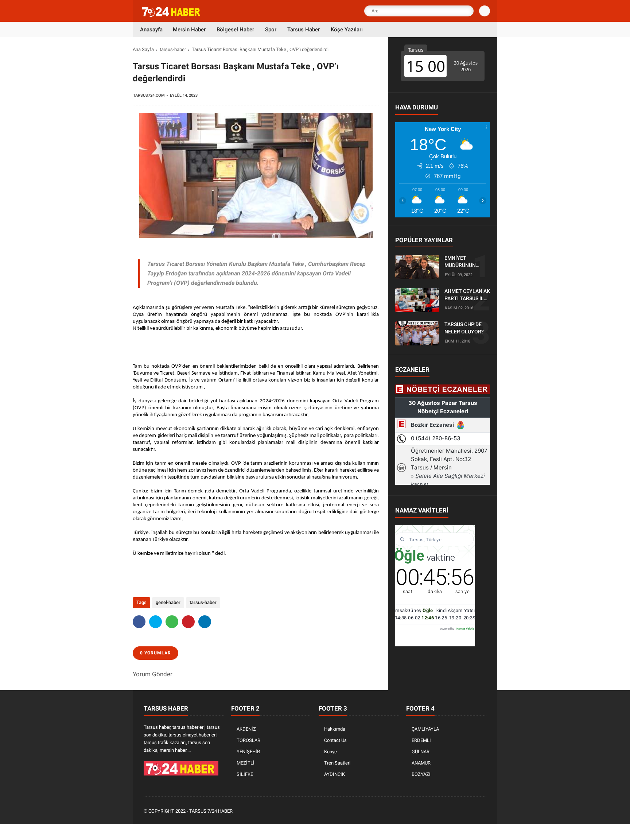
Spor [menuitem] (270, 29)
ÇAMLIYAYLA (425, 729)
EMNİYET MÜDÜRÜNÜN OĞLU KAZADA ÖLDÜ (461, 262)
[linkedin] (204, 621)
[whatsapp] (172, 621)
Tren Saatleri (337, 763)
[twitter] (155, 621)
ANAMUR (421, 763)
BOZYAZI (421, 774)
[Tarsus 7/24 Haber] (171, 15)
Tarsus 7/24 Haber (211, 811)
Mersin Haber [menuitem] (189, 29)
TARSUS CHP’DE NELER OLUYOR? (464, 328)
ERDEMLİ (421, 740)
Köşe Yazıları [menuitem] (347, 29)
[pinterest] (188, 621)
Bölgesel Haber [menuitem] (235, 29)
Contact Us (335, 740)
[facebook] (139, 621)
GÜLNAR (420, 751)
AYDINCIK (334, 774)
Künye (330, 751)
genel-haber (168, 602)
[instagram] (462, 811)
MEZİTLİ (245, 763)
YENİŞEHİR (248, 751)
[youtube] (472, 811)
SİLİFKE (245, 774)
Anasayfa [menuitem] (151, 29)
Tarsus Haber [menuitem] (303, 29)
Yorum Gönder (152, 674)
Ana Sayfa (143, 49)
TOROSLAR (248, 740)
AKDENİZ (246, 729)
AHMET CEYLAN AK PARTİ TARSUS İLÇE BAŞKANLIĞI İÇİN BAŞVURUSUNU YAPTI (467, 295)
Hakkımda (334, 729)
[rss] (482, 811)
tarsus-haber (173, 49)
